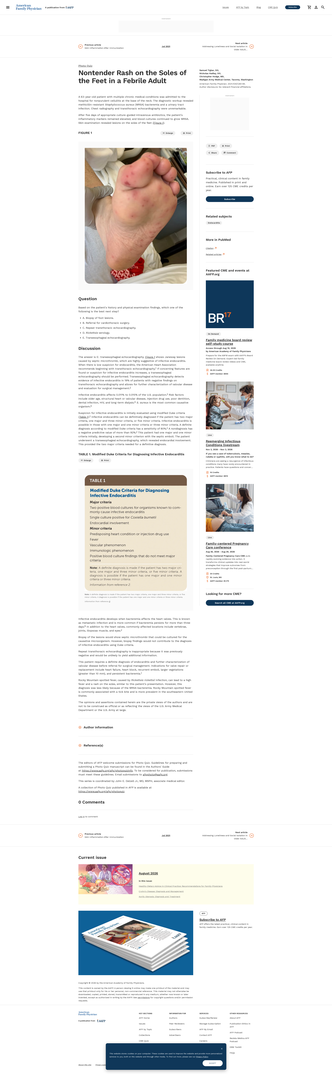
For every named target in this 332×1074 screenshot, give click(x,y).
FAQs (232, 1053)
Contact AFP (205, 1035)
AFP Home (144, 1018)
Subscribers (175, 1029)
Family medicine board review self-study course (229, 342)
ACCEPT (212, 1063)
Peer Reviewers (176, 1023)
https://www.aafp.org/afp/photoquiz (101, 791)
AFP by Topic (242, 7)
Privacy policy (101, 1065)
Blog (258, 7)
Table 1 (83, 416)
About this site (84, 1065)
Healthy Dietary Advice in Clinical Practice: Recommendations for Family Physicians (181, 886)
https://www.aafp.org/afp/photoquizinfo (107, 770)
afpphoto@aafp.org (155, 774)
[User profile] (316, 7)
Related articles (214, 254)
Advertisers (175, 1035)
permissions (144, 997)
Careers (203, 1041)
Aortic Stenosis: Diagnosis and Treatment (159, 896)
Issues (225, 7)
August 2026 (148, 873)
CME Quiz (273, 7)
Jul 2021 (166, 46)
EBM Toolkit (235, 1047)
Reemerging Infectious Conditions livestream (223, 443)
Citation (210, 248)
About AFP (235, 1018)
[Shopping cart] (309, 7)
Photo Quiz (85, 65)
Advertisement (166, 18)
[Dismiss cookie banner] (222, 1048)
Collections (144, 1035)
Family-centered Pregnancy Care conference (227, 545)
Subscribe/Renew (208, 1018)
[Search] (323, 7)
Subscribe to (212, 920)
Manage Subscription (210, 1023)
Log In (81, 816)
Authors (173, 1018)
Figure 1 (158, 122)
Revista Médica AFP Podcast (239, 1040)
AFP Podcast (236, 1032)
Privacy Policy (202, 1057)
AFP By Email (206, 1029)
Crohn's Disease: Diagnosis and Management (161, 891)
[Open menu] (8, 7)
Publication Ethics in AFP (240, 1025)
